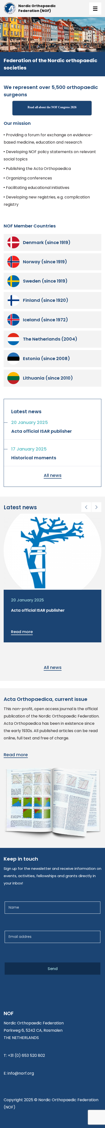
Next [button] (96, 507)
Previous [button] (86, 507)
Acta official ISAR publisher (38, 610)
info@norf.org (21, 1073)
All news (53, 475)
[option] (52, 578)
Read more (22, 632)
